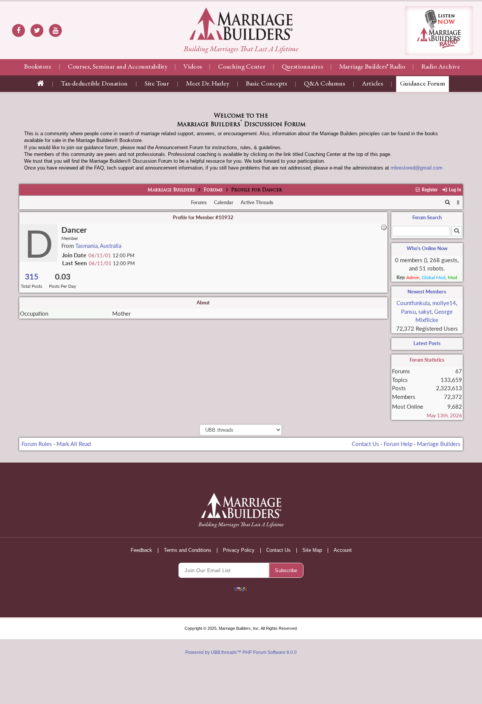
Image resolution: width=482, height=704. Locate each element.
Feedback (141, 550)
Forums (213, 190)
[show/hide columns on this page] (458, 202)
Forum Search (427, 217)
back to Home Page (241, 23)
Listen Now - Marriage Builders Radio (439, 31)
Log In (454, 189)
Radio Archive (440, 67)
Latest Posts (427, 343)
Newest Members (426, 292)
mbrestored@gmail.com (416, 168)
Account (343, 550)
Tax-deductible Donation (94, 84)
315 (31, 276)
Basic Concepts (266, 84)
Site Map (312, 550)
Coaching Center (241, 67)
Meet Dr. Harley (207, 84)
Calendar (223, 202)
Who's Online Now (427, 248)
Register (429, 189)
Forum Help (398, 443)
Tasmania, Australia (98, 245)
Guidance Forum (422, 84)
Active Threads (257, 202)
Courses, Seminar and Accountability (117, 67)
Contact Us (365, 443)
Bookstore (38, 67)
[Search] (447, 202)
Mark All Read (73, 443)
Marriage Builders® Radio (372, 67)
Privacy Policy (239, 550)
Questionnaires (302, 67)
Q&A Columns (324, 84)
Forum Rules (36, 443)
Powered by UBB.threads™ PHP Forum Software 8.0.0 (241, 652)
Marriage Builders (171, 190)
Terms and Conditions (187, 550)
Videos (192, 67)
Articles (372, 84)
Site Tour (157, 84)
